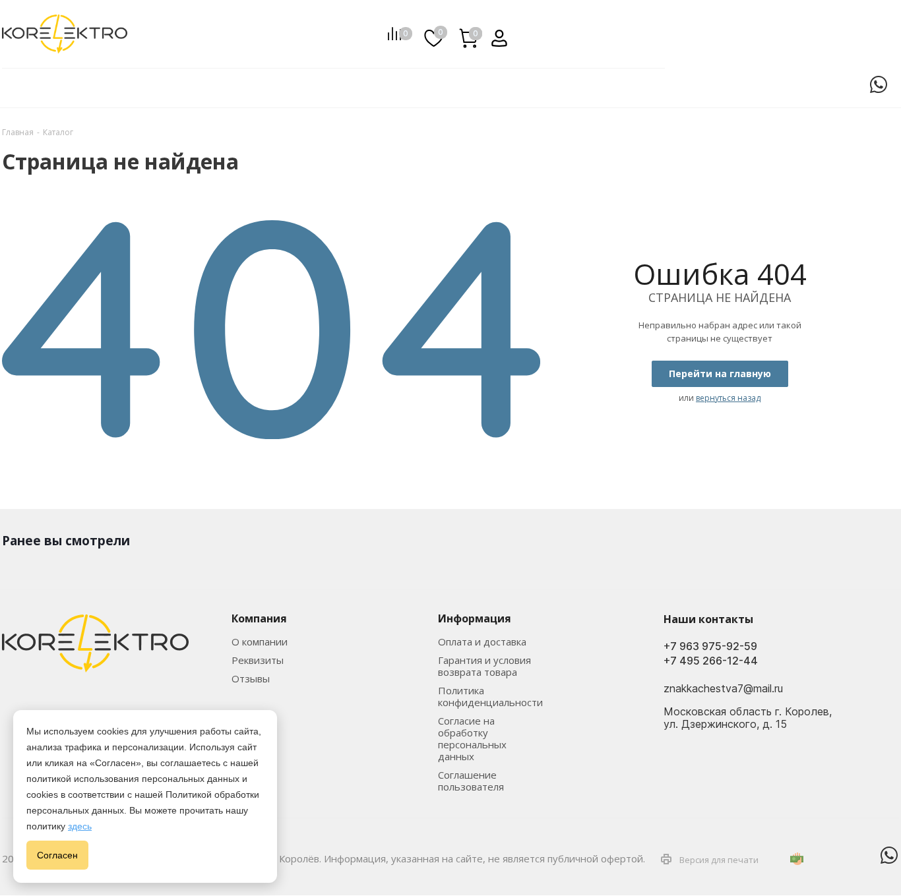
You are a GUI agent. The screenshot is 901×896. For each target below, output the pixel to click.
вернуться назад (728, 397)
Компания (259, 618)
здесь (80, 826)
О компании (260, 641)
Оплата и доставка (482, 641)
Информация (474, 618)
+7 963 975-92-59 (710, 646)
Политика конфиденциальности (490, 696)
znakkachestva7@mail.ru (723, 688)
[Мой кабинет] (494, 34)
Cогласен (57, 855)
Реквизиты (258, 660)
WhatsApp (878, 84)
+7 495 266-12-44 (711, 661)
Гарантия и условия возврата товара (484, 665)
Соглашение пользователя (471, 780)
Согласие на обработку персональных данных (472, 738)
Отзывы (251, 678)
